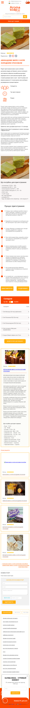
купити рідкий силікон (8, 625)
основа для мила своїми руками (11, 658)
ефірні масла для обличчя (10, 665)
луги (4, 651)
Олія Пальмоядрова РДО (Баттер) (12, 323)
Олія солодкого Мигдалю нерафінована (9, 329)
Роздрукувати (22, 288)
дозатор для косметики (9, 661)
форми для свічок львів (9, 638)
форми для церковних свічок (10, 655)
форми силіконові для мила (10, 618)
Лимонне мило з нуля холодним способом (15, 500)
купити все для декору (9, 645)
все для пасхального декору (10, 648)
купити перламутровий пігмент (11, 671)
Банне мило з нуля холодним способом (14, 474)
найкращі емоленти (8, 635)
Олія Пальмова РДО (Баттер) (10, 317)
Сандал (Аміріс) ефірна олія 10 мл (12, 335)
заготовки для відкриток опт (10, 621)
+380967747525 (15, 3)
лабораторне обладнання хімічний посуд (14, 631)
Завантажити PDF (7, 288)
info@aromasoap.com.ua (16, 1)
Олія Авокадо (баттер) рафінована (12, 311)
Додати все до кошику (15, 341)
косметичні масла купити (9, 641)
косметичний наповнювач (10, 628)
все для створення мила (9, 668)
